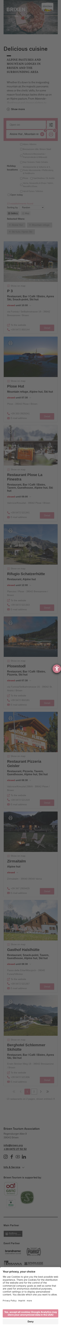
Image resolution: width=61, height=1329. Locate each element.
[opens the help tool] (57, 668)
